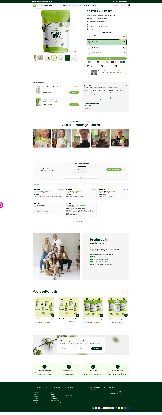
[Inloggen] (125, 5)
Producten (76, 5)
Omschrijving (88, 85)
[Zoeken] (122, 5)
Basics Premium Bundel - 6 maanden (69, 319)
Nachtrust (35, 390)
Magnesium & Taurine (50, 99)
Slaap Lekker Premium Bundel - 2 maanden (93, 320)
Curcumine (35, 398)
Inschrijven (96, 348)
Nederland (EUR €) (37, 408)
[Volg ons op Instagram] (94, 391)
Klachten (52, 396)
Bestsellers (35, 402)
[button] (90, 13)
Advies (52, 392)
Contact (52, 390)
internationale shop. (116, 393)
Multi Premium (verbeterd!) (52, 87)
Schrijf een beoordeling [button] (114, 169)
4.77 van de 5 (50, 168)
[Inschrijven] (84, 395)
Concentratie (36, 392)
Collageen (35, 396)
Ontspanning (36, 400)
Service (86, 5)
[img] (37, 189)
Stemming (35, 394)
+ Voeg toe (74, 92)
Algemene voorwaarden (56, 402)
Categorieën (66, 5)
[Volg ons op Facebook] (91, 391)
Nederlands (115, 5)
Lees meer (105, 98)
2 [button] (79, 221)
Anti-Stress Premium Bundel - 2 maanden (44, 320)
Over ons (94, 5)
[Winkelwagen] (128, 5)
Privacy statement (54, 400)
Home (34, 8)
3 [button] (81, 221)
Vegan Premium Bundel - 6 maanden (118, 320)
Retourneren (53, 398)
